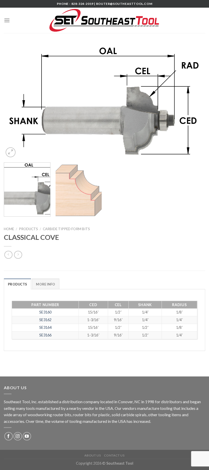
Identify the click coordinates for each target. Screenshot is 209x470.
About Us (92, 455)
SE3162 (45, 320)
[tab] (17, 284)
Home (9, 229)
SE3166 (45, 335)
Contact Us (114, 455)
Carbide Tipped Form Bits (66, 229)
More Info (45, 284)
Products (28, 229)
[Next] (194, 100)
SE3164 (45, 327)
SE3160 (45, 312)
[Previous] (14, 100)
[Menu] (7, 20)
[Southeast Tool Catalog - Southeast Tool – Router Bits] (104, 20)
